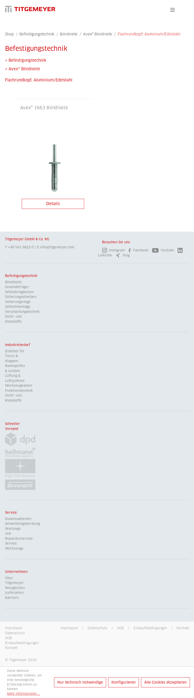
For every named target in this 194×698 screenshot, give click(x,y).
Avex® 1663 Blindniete (44, 107)
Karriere (12, 598)
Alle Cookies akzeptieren (165, 682)
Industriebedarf (17, 345)
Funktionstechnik (19, 390)
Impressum (69, 628)
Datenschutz (97, 628)
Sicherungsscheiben (20, 297)
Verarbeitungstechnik (22, 312)
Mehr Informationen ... (23, 693)
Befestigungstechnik (21, 276)
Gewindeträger (17, 287)
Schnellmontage (17, 307)
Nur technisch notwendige (80, 682)
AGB (120, 628)
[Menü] (172, 10)
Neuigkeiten (15, 588)
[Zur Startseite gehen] (30, 9)
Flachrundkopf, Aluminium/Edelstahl (38, 80)
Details (53, 203)
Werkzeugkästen (18, 385)
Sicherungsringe (18, 302)
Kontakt (183, 628)
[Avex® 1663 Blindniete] (54, 169)
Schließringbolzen (19, 292)
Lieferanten (14, 593)
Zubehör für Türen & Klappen (15, 356)
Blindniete (13, 282)
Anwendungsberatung (22, 524)
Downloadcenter (18, 519)
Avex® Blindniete (22, 69)
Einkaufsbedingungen (150, 628)
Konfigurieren (123, 682)
